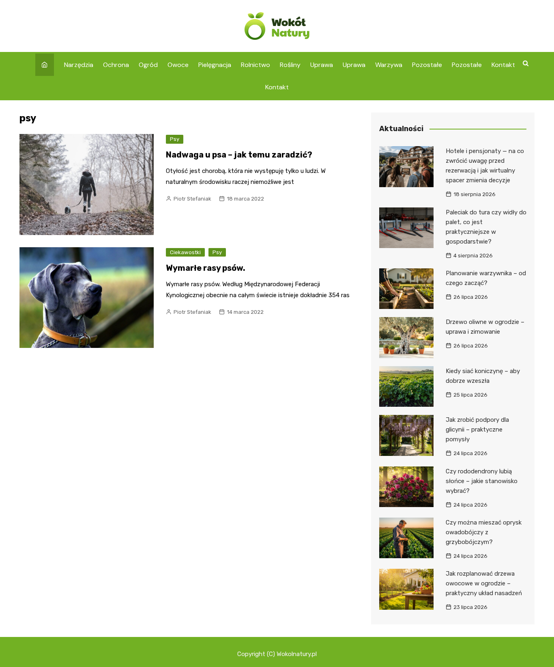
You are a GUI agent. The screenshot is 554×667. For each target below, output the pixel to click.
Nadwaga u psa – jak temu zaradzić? (239, 155)
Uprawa (321, 64)
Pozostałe (427, 64)
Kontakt (503, 64)
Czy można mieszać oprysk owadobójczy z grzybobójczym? (484, 532)
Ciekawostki (185, 252)
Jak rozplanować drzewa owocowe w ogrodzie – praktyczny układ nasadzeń (484, 583)
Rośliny (290, 64)
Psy (174, 139)
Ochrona (116, 64)
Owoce (178, 64)
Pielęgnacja (214, 64)
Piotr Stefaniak (192, 199)
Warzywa (388, 64)
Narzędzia (78, 64)
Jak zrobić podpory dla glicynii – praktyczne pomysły (477, 429)
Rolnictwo (255, 64)
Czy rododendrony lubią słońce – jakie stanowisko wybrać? (481, 481)
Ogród (148, 64)
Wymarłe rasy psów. (205, 268)
